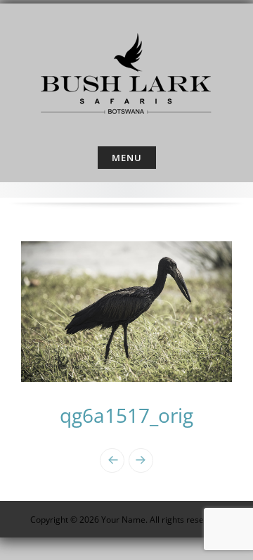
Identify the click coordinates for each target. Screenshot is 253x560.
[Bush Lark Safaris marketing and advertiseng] (126, 71)
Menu (127, 157)
